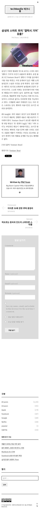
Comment (9, 245)
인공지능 (4, 430)
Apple (4, 410)
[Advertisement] (20, 366)
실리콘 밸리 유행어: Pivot (10, 459)
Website (12, 293)
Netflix (4, 422)
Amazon (5, 406)
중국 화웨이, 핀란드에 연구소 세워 (13, 448)
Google (4, 418)
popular (4, 426)
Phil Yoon (15, 37)
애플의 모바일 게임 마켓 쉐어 (11, 444)
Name (11, 274)
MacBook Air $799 (8, 452)
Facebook (5, 414)
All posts (5, 402)
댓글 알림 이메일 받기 (15, 317)
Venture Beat (15, 150)
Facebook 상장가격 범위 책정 (12, 456)
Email (11, 283)
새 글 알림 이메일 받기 (16, 322)
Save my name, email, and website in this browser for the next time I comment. (20, 309)
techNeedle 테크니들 (20, 10)
